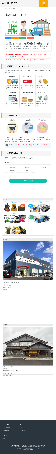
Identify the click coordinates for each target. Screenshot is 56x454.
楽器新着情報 (6, 430)
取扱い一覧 (6, 433)
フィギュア (15, 224)
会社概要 (23, 433)
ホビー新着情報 (7, 427)
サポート (23, 430)
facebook (23, 427)
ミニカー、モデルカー (39, 213)
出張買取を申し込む (28, 181)
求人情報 (5, 438)
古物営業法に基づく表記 (28, 449)
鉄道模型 (14, 213)
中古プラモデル (39, 202)
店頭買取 (12, 56)
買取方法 (5, 435)
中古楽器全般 (14, 202)
